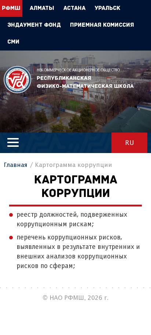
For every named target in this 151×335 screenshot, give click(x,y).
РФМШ (17, 79)
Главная (15, 165)
